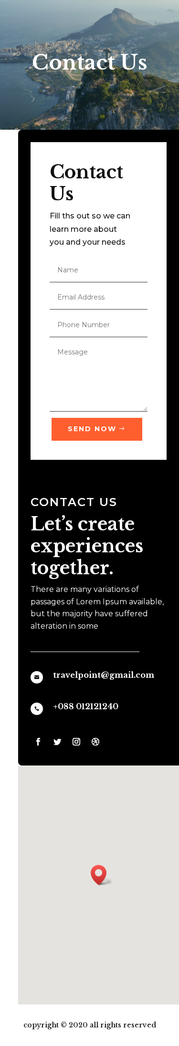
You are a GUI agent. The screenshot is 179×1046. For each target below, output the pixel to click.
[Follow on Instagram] (76, 741)
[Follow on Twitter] (57, 741)
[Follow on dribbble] (95, 741)
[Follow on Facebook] (38, 741)
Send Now (92, 429)
